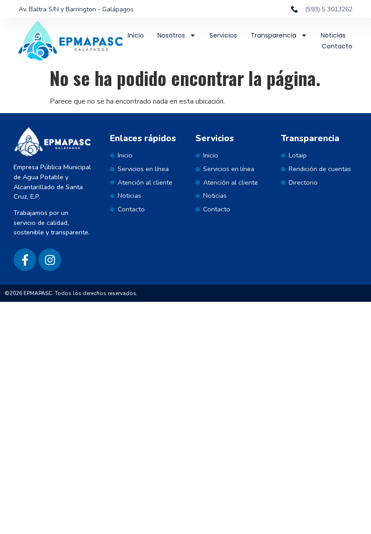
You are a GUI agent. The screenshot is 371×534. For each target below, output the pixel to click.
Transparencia (273, 35)
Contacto (337, 46)
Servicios (223, 35)
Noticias (333, 35)
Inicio (136, 35)
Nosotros (171, 35)
